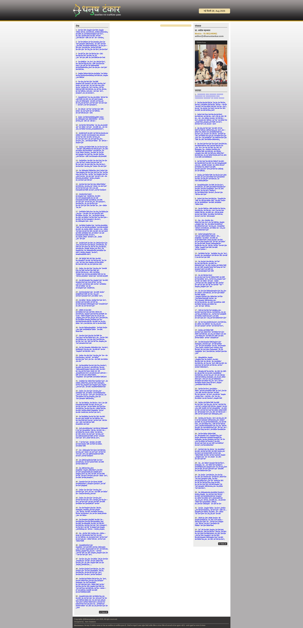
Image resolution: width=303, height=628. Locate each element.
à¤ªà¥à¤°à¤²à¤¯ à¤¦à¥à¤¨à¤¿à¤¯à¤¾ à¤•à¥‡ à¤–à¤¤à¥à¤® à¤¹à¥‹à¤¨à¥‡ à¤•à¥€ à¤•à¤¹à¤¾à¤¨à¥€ (211, 255)
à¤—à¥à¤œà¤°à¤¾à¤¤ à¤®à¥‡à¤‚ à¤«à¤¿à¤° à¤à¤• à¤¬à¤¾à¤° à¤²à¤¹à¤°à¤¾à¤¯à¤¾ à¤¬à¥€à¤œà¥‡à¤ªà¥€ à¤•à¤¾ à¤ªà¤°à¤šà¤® (91, 453)
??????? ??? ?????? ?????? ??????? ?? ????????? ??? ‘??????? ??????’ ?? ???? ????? (209, 96)
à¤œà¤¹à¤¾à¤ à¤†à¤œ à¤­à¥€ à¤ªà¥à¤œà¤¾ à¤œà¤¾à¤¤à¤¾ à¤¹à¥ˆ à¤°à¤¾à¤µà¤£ (91, 483)
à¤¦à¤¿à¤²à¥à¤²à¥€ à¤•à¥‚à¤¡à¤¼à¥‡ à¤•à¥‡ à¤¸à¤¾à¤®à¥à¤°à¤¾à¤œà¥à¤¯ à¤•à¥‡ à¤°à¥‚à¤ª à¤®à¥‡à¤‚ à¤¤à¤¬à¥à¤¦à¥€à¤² (211, 177)
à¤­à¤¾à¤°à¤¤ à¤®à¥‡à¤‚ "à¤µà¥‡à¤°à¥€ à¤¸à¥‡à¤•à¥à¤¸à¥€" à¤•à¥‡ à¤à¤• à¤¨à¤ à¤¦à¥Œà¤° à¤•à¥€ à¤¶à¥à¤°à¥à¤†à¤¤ (210, 201)
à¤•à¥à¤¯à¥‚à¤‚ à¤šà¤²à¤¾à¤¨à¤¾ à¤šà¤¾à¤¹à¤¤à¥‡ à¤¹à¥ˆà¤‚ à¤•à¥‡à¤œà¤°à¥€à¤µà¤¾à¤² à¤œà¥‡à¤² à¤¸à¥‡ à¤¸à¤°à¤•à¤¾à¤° (92, 303)
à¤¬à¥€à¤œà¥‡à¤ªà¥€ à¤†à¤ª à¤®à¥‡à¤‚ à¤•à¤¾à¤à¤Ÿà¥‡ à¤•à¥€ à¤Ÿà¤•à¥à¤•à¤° (90, 462)
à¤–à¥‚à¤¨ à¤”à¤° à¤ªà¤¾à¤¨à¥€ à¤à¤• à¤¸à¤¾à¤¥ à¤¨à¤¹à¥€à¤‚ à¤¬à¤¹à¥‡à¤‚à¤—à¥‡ (90, 111)
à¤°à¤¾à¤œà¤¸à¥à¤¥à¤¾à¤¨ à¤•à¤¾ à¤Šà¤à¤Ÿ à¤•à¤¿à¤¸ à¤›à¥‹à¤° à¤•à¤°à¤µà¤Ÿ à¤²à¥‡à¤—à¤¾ (92, 349)
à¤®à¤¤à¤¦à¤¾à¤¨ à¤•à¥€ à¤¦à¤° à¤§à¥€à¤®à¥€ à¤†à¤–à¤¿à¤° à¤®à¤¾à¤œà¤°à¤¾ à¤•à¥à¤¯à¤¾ (90, 294)
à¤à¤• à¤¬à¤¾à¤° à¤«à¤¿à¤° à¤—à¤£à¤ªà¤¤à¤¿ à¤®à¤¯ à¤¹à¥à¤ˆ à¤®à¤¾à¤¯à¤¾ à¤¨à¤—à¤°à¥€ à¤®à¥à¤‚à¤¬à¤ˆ (92, 358)
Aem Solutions (90, 622)
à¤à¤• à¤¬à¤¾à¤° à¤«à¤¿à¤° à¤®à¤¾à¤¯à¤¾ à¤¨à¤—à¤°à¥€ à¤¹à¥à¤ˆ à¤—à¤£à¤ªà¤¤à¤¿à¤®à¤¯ (92, 491)
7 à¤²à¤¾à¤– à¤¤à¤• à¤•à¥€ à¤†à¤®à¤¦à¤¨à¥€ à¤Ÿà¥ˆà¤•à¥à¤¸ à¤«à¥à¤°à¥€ (89, 444)
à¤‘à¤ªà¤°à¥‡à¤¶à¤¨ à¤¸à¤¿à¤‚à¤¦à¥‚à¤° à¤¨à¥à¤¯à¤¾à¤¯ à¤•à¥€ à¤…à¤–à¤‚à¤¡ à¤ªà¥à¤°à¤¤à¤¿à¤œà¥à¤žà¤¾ (91, 127)
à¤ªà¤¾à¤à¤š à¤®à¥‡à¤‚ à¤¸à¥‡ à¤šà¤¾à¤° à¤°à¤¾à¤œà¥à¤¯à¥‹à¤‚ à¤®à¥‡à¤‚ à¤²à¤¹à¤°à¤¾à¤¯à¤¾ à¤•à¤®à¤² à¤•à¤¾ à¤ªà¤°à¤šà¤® (90, 571)
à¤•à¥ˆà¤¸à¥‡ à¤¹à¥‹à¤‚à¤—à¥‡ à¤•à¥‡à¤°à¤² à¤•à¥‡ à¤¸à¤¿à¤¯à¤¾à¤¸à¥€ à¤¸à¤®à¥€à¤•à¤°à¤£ (90, 55)
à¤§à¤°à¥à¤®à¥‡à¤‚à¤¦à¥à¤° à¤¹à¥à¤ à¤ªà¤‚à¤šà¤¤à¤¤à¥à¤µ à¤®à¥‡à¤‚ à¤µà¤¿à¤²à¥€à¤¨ (92, 75)
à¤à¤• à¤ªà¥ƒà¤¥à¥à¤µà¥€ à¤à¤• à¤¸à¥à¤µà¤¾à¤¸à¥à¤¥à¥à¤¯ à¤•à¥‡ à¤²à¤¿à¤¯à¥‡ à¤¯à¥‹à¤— (90, 119)
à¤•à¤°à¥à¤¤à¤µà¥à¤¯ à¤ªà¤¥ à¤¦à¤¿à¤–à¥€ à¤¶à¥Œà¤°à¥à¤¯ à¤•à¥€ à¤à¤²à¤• (91, 329)
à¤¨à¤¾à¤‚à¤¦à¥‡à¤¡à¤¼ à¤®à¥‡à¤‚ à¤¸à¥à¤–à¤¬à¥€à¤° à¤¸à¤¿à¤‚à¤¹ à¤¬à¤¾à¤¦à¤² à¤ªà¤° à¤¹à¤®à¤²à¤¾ (210, 324)
